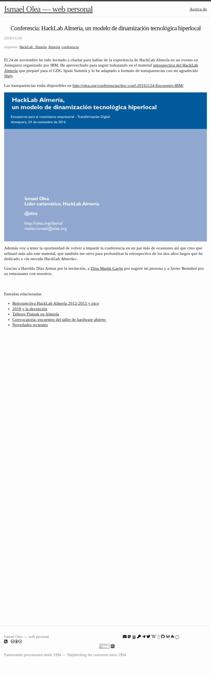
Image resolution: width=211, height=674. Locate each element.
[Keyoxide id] (158, 636)
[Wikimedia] (153, 636)
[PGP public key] (134, 636)
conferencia (70, 47)
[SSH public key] (139, 636)
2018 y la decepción (29, 309)
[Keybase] (172, 636)
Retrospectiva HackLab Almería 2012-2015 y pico (55, 303)
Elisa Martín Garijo (107, 268)
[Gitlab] (168, 636)
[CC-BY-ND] (16, 641)
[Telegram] (143, 636)
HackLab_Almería (33, 47)
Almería (54, 47)
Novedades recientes (30, 325)
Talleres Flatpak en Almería (35, 314)
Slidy (8, 76)
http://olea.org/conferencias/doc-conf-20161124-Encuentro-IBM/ (128, 85)
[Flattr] (177, 636)
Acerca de (198, 9)
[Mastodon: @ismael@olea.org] (129, 636)
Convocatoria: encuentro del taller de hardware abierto (59, 319)
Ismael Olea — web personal (48, 8)
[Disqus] (105, 405)
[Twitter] (148, 636)
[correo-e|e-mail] (125, 636)
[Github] (163, 636)
